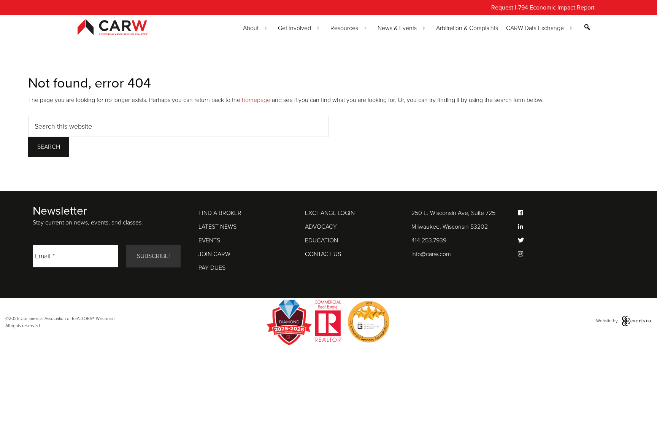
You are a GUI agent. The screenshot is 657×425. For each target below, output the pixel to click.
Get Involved (294, 28)
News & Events (397, 28)
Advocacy (321, 227)
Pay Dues (211, 268)
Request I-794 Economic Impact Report (543, 7)
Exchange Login (330, 213)
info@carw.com (431, 254)
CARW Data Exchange (535, 28)
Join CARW (214, 254)
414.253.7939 (428, 240)
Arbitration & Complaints (467, 28)
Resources (344, 28)
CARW (126, 27)
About (251, 28)
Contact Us (323, 254)
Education (321, 240)
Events (209, 240)
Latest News (217, 227)
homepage (256, 100)
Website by (607, 320)
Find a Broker (219, 213)
